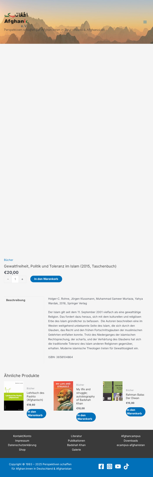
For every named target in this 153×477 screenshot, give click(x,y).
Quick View (14, 419)
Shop (22, 449)
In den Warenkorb (46, 278)
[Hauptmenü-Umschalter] (145, 22)
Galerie (76, 449)
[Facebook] (101, 466)
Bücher (8, 259)
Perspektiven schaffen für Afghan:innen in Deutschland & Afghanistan (54, 30)
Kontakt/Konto (22, 436)
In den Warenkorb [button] (35, 413)
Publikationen (76, 440)
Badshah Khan (76, 445)
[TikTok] (126, 466)
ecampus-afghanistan (131, 445)
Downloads (131, 440)
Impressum (22, 440)
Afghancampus (130, 436)
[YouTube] (118, 466)
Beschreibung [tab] (15, 300)
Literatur (76, 436)
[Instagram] (110, 466)
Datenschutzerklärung (22, 445)
